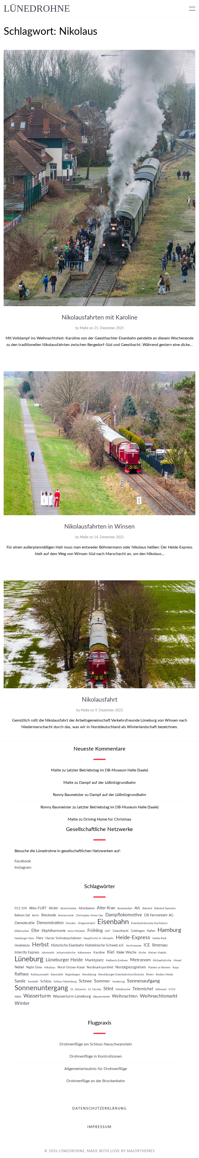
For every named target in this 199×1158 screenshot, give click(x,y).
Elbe (35, 931)
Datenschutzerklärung (99, 1108)
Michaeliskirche (162, 960)
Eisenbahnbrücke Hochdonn (149, 923)
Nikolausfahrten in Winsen (99, 527)
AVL (137, 908)
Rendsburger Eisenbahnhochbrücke (121, 974)
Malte (84, 328)
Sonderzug (118, 981)
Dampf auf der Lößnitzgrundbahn (107, 783)
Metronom (140, 960)
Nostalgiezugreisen (130, 967)
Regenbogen (72, 974)
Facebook (23, 861)
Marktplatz (94, 960)
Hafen (151, 931)
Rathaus (22, 974)
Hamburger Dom (24, 938)
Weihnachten (125, 996)
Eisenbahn (113, 922)
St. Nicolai (94, 989)
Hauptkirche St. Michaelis (98, 938)
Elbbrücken (22, 930)
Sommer (102, 981)
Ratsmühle (57, 974)
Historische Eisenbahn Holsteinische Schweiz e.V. (87, 945)
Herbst (40, 944)
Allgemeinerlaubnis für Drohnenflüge (95, 1069)
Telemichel (143, 989)
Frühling (95, 930)
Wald (18, 996)
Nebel (19, 967)
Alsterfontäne (68, 908)
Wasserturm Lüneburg (72, 996)
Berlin (35, 915)
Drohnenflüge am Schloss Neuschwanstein (95, 1044)
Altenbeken (87, 908)
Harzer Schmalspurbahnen (63, 938)
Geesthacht (121, 931)
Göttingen (138, 931)
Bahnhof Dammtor (165, 908)
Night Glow (34, 967)
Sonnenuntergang (41, 988)
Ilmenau (159, 945)
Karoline (99, 952)
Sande (20, 981)
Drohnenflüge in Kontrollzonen (95, 1056)
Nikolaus (49, 967)
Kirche (142, 952)
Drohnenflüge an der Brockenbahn (95, 1081)
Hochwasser (133, 945)
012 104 (21, 908)
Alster (53, 908)
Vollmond (160, 989)
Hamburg (169, 930)
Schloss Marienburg (65, 981)
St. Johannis (78, 989)
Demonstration (50, 923)
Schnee (85, 981)
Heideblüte (22, 945)
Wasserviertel (101, 996)
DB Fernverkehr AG (158, 915)
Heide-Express (133, 937)
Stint (108, 988)
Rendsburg (89, 974)
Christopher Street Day (89, 915)
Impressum (99, 1127)
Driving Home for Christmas (107, 819)
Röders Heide (164, 974)
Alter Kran (106, 908)
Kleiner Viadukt (157, 952)
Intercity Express (27, 952)
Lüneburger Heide (64, 960)
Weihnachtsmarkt (158, 996)
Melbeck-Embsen (117, 960)
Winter (22, 1003)
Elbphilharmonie (53, 931)
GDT (107, 931)
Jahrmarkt (47, 952)
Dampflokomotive (123, 915)
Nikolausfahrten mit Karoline (99, 318)
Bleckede (48, 915)
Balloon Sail (22, 915)
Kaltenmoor (84, 952)
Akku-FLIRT (38, 908)
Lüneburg (29, 959)
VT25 (171, 989)
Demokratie (24, 923)
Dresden (71, 923)
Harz (39, 938)
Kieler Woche (126, 952)
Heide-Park (159, 938)
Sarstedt (33, 981)
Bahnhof (147, 908)
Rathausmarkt (40, 974)
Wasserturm (37, 996)
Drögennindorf (86, 923)
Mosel (177, 960)
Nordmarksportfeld (100, 967)
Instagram (23, 867)
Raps (176, 967)
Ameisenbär (124, 908)
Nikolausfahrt (99, 700)
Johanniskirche (65, 952)
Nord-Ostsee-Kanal (71, 967)
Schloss (45, 981)
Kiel (110, 952)
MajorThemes (141, 1151)
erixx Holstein (76, 930)
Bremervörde (66, 915)
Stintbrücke (123, 989)
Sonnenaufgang (143, 981)
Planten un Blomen (159, 967)
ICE (147, 945)
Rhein (150, 974)
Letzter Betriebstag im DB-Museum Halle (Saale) (107, 770)
